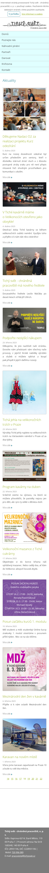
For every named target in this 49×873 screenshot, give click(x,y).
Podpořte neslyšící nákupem (22, 338)
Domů (5, 34)
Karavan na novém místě (20, 757)
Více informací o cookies (32, 14)
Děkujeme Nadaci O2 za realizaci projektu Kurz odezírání (19, 141)
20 (33, 778)
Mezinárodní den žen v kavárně (24, 696)
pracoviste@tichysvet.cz (23, 855)
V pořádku (14, 14)
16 (16, 778)
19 (28, 778)
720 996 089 (17, 852)
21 (37, 778)
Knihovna (7, 63)
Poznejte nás (9, 40)
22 (41, 778)
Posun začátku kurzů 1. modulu (24, 621)
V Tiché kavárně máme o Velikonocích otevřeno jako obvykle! (22, 217)
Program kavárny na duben (22, 487)
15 (12, 778)
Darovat (6, 58)
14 (8, 778)
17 (20, 778)
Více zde (7, 177)
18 (24, 778)
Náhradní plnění (11, 46)
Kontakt (6, 69)
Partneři (6, 52)
